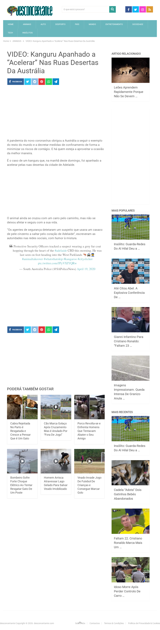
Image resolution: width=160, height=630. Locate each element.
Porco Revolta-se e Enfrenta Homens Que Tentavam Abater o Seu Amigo (89, 431)
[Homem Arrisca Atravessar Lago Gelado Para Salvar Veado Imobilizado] (56, 461)
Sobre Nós (80, 623)
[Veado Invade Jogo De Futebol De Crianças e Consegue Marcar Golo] (89, 461)
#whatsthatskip (53, 259)
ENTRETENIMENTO (114, 24)
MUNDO (92, 24)
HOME (10, 24)
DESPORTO (60, 24)
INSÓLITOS (27, 33)
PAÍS (77, 24)
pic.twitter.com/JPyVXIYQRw (57, 263)
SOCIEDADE (137, 24)
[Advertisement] (56, 113)
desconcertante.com (44, 623)
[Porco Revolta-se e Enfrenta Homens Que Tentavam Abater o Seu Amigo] (89, 407)
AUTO (43, 24)
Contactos (95, 623)
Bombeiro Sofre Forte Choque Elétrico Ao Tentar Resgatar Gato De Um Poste (21, 485)
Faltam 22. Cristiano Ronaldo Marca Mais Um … (128, 542)
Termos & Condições (114, 623)
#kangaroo (70, 259)
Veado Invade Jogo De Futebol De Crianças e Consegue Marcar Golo (89, 485)
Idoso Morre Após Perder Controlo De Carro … (127, 591)
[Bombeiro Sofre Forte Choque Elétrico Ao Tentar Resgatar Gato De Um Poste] (22, 461)
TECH (10, 33)
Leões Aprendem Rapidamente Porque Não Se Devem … (128, 92)
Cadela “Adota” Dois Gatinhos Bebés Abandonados (127, 494)
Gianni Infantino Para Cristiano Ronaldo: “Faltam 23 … (128, 341)
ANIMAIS (27, 24)
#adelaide (61, 250)
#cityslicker (85, 259)
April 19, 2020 (86, 269)
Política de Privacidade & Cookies (144, 623)
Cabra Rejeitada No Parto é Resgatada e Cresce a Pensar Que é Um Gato (20, 431)
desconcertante (7, 623)
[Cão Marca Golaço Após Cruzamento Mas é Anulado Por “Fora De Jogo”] (56, 407)
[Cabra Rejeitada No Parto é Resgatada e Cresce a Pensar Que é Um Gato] (22, 407)
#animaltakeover (32, 259)
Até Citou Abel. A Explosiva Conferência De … (129, 292)
